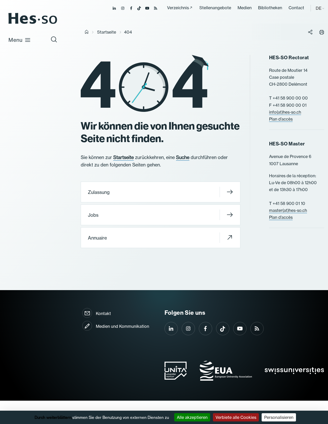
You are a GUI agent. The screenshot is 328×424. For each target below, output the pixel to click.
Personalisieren (278, 417)
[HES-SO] (32, 23)
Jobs (93, 215)
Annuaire (97, 238)
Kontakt (103, 313)
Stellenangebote (215, 7)
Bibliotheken (270, 7)
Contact (296, 7)
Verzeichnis (178, 7)
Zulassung (99, 192)
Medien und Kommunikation (122, 326)
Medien (245, 7)
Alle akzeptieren (192, 417)
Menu (15, 40)
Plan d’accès (281, 119)
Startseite (106, 32)
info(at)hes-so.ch (285, 112)
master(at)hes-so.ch (288, 210)
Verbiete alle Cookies (236, 417)
